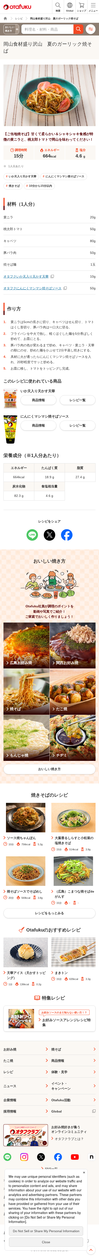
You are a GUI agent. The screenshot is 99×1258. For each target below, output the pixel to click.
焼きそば (14, 185)
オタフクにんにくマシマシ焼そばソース (32, 288)
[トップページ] (5, 18)
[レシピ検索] (78, 29)
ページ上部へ (91, 1250)
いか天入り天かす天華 (22, 176)
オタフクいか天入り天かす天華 (26, 276)
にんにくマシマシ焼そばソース (65, 176)
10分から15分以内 (40, 185)
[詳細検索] (91, 29)
